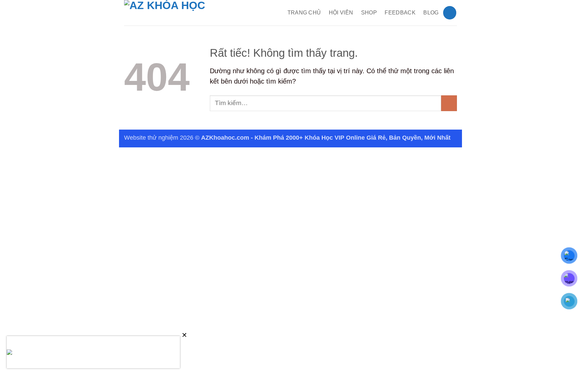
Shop (369, 12)
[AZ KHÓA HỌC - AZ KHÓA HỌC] (176, 13)
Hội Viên (341, 12)
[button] (449, 12)
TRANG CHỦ (304, 12)
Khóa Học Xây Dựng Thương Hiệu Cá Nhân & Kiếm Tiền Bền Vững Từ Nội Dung (108, 353)
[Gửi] (449, 103)
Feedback (400, 12)
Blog (430, 12)
